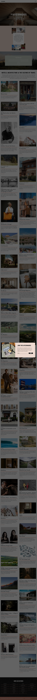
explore (18, 42)
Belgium (5, 687)
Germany (14, 687)
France (14, 685)
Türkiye (32, 687)
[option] (18, 14)
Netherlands (23, 685)
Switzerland (32, 685)
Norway (23, 687)
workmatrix (29, 698)
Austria (5, 685)
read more (2, 99)
